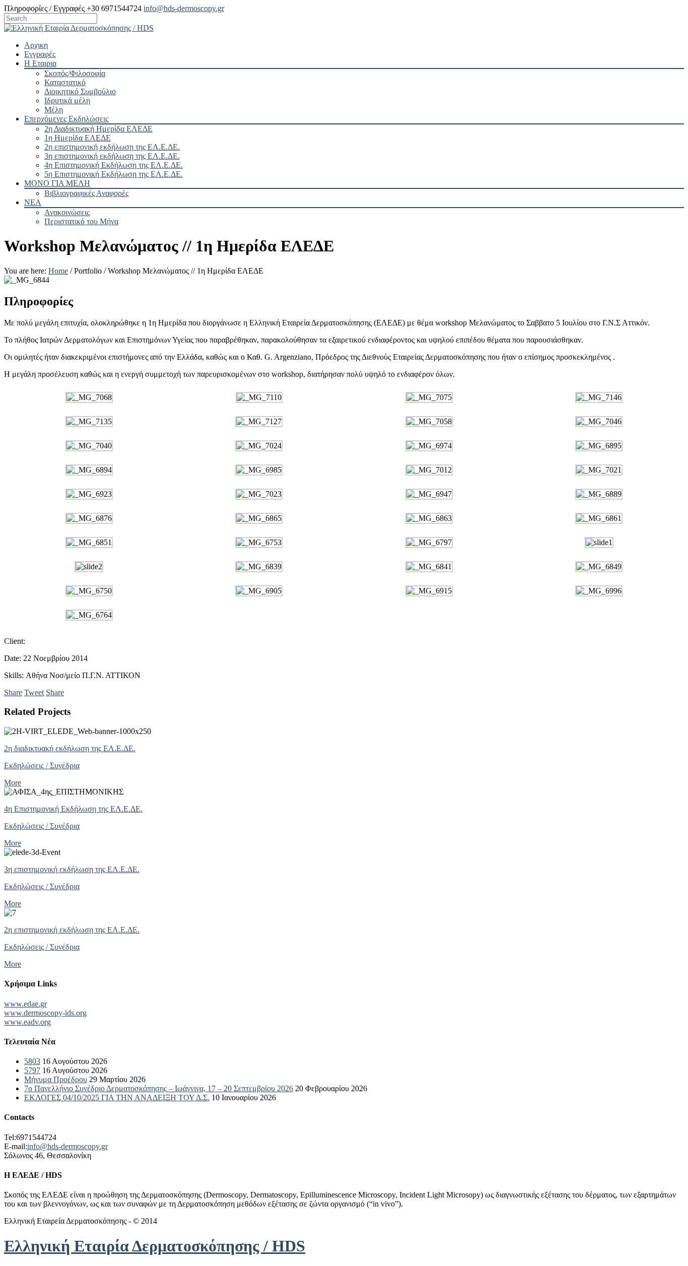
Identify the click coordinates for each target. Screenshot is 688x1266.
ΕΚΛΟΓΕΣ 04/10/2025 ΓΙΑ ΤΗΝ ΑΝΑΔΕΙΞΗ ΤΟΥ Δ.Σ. (117, 1097)
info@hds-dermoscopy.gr (184, 8)
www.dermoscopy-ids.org (45, 1013)
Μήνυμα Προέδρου (55, 1079)
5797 (32, 1070)
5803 (32, 1061)
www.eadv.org (27, 1022)
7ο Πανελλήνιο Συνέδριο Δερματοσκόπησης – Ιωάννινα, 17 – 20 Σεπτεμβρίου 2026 (158, 1088)
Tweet (34, 692)
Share (13, 692)
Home (58, 270)
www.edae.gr (25, 1004)
